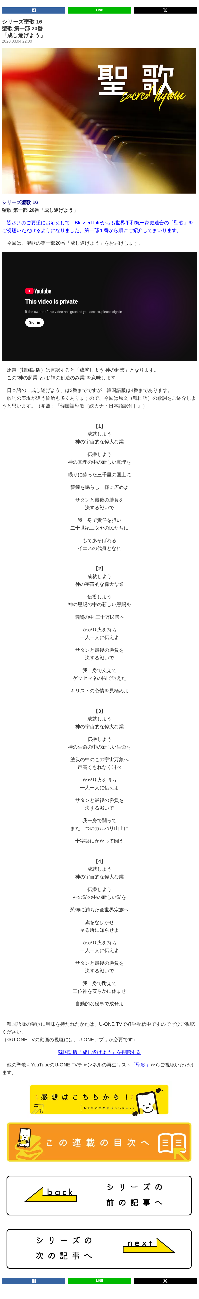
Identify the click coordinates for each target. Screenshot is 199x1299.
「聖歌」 (140, 1064)
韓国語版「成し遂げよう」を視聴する (99, 1052)
